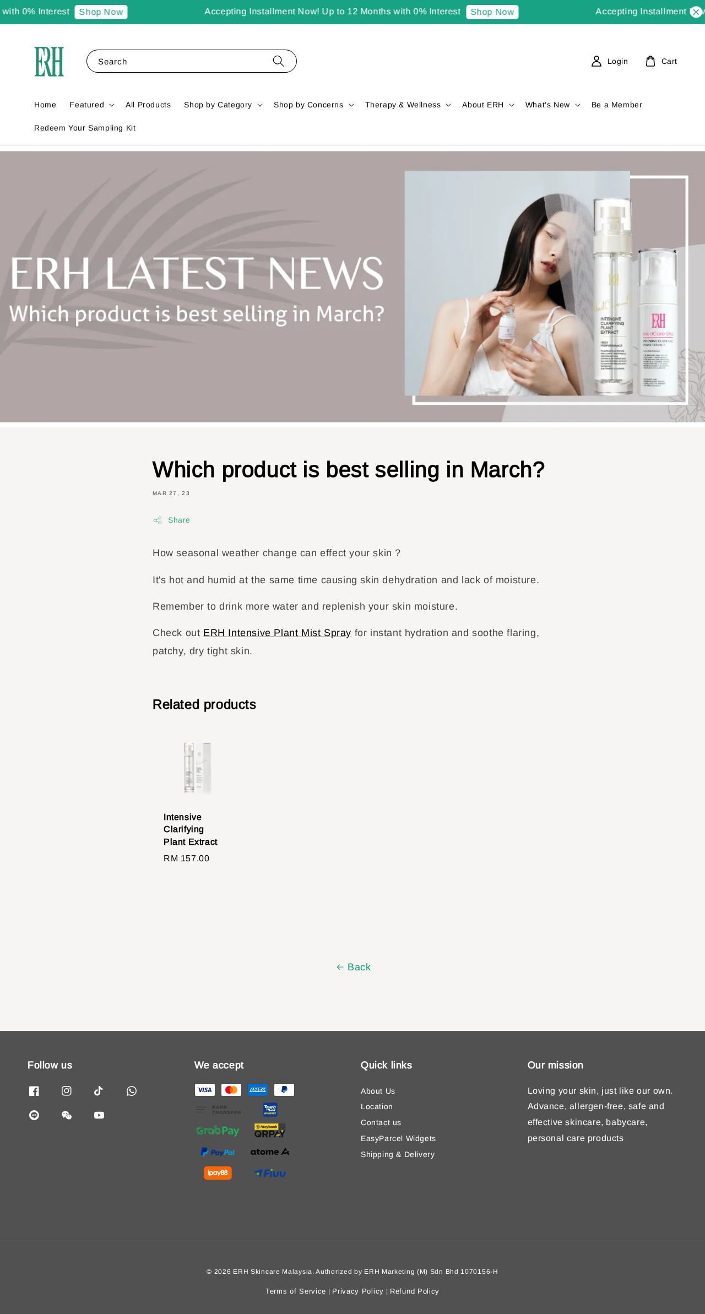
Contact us (381, 1122)
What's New (547, 104)
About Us (378, 1091)
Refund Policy (415, 1291)
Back (359, 967)
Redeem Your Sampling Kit (84, 127)
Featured (86, 104)
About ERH (482, 104)
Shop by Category (218, 104)
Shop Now (91, 12)
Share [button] (179, 519)
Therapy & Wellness (403, 104)
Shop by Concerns (309, 104)
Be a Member (617, 104)
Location (377, 1106)
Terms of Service (295, 1291)
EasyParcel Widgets (398, 1138)
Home (45, 104)
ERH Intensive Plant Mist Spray (277, 632)
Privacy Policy (358, 1291)
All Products (148, 104)
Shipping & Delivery (398, 1154)
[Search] (278, 61)
